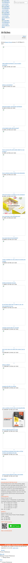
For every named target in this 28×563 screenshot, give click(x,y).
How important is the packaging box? (11, 216)
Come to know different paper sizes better (12, 474)
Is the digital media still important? (10, 128)
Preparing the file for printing (9, 386)
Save (1, 559)
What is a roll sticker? (7, 85)
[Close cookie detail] (1, 562)
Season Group (8, 42)
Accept (3, 550)
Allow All (2, 554)
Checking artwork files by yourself (10, 327)
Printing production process (9, 283)
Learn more (15, 548)
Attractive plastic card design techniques (12, 106)
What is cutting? (6, 364)
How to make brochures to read (10, 429)
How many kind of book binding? (10, 238)
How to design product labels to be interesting (13, 173)
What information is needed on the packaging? (13, 194)
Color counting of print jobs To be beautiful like (13, 408)
